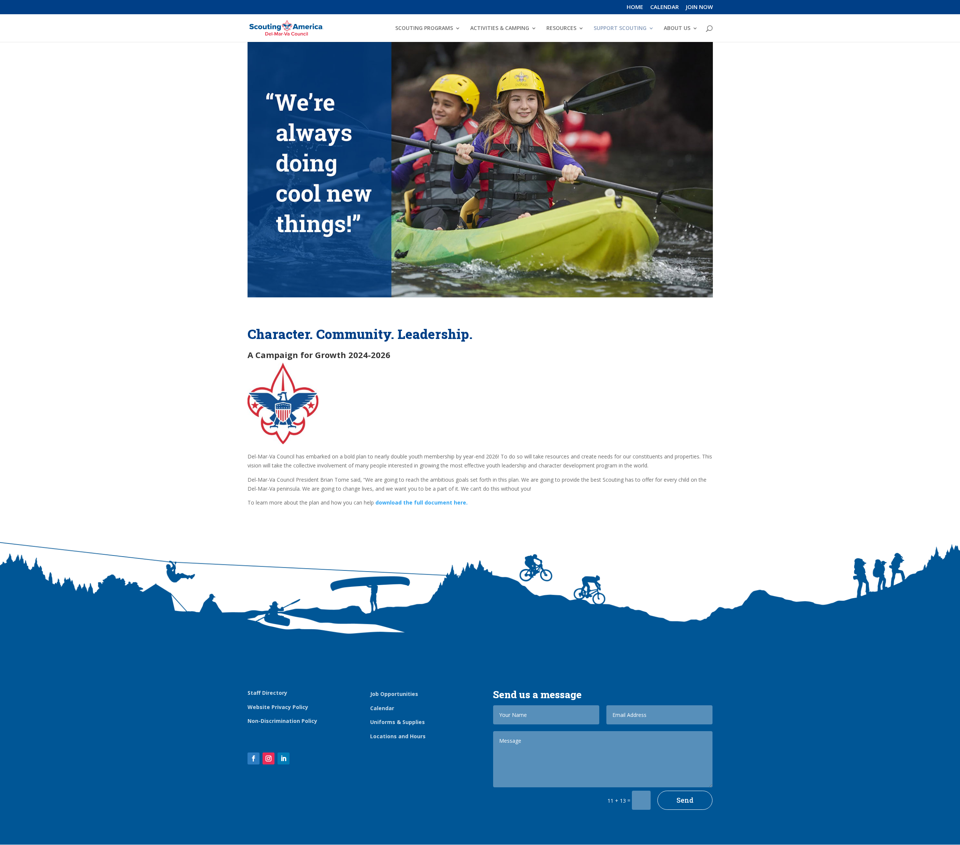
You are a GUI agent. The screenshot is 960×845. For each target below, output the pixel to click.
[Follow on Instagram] (268, 758)
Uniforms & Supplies (397, 722)
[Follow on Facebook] (254, 758)
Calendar (382, 708)
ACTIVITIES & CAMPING (499, 28)
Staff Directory (267, 692)
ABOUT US (677, 28)
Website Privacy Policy (278, 707)
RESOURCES (561, 28)
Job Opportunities (394, 693)
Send (684, 800)
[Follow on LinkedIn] (284, 758)
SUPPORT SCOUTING (620, 28)
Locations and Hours (398, 736)
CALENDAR (664, 7)
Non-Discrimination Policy (282, 720)
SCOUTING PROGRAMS (424, 28)
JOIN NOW (699, 7)
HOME (635, 7)
